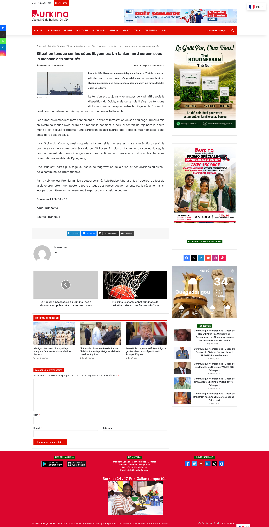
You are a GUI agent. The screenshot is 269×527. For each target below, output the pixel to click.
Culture (150, 30)
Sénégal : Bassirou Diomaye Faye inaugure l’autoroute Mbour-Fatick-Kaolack (52, 351)
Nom (36, 415)
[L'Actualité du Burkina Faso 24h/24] (50, 15)
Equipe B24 (144, 464)
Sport (126, 30)
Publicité (123, 464)
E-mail (37, 428)
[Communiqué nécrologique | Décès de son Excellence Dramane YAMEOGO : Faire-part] (182, 368)
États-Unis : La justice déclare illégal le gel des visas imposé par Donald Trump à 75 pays (146, 351)
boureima (43, 65)
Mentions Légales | (122, 461)
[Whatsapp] (3, 41)
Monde (68, 30)
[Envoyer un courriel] (49, 65)
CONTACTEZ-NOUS (216, 30)
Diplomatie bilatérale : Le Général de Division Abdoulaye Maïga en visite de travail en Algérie (100, 351)
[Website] (56, 252)
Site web (107, 428)
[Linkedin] (3, 47)
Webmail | (133, 464)
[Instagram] (3, 53)
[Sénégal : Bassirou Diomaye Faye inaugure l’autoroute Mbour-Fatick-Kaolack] (54, 333)
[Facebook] (3, 28)
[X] (3, 34)
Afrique (61, 46)
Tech (137, 30)
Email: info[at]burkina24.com (134, 470)
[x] (194, 465)
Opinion (113, 30)
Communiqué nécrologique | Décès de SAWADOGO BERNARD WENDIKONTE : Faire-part (214, 381)
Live (163, 30)
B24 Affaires (228, 523)
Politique (82, 30)
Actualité (52, 46)
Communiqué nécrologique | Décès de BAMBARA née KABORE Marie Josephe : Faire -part (214, 396)
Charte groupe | (140, 461)
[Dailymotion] (221, 465)
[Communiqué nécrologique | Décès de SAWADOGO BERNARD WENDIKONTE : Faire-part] (182, 383)
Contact (152, 461)
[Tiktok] (214, 465)
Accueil (39, 30)
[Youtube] (201, 465)
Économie (98, 30)
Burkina (53, 30)
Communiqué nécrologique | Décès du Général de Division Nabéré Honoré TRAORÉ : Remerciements (214, 352)
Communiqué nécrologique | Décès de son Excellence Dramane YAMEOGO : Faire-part (214, 367)
